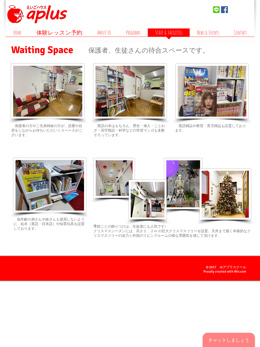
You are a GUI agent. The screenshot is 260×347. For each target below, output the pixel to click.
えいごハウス (188, 7)
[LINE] (216, 9)
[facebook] (224, 9)
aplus (189, 15)
